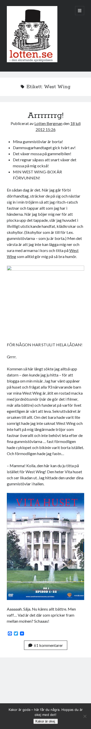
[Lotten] (32, 61)
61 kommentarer (48, 645)
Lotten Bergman (48, 123)
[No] (84, 716)
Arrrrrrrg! (45, 115)
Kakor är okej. (45, 721)
